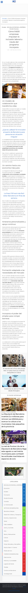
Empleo (4, 27)
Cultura (3, 412)
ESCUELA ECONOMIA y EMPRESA (16, 27)
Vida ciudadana (5, 444)
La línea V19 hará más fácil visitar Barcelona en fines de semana (14, 195)
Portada (4, 18)
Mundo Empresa (14, 29)
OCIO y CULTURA (11, 412)
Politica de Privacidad (14, 590)
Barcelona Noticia (17, 49)
